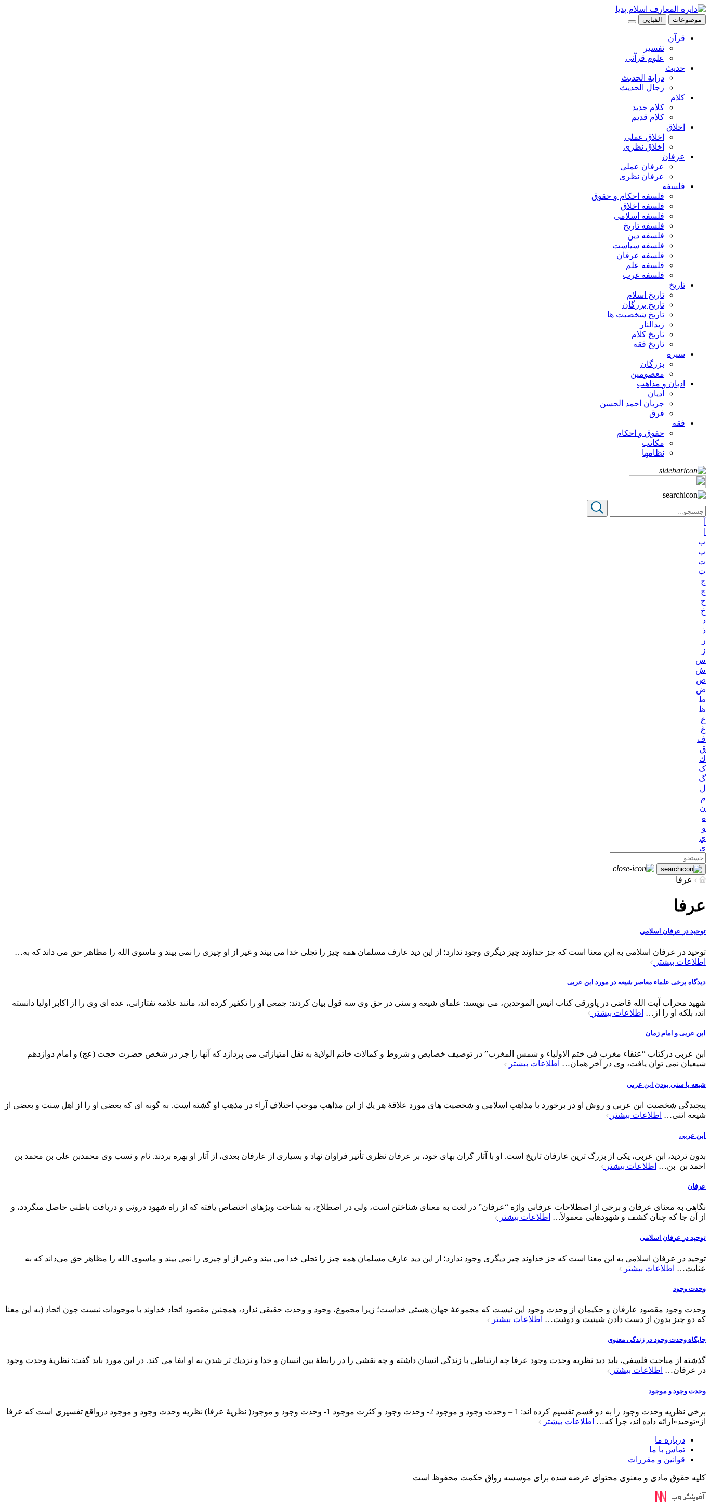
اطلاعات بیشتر (679, 961)
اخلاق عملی (644, 136)
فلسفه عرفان (640, 255)
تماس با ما (667, 1449)
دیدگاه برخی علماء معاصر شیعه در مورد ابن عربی (636, 982)
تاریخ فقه (648, 344)
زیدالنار (652, 324)
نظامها (653, 452)
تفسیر (653, 48)
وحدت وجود (689, 1288)
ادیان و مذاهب (661, 383)
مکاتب (653, 442)
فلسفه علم (645, 265)
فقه (678, 423)
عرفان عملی (642, 166)
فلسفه (673, 186)
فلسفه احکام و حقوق (627, 196)
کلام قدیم (648, 117)
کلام (677, 97)
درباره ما (670, 1439)
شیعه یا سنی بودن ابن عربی (666, 1084)
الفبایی (652, 19)
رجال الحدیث (642, 87)
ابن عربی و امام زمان (676, 1033)
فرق (656, 413)
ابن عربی (692, 1135)
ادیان (656, 393)
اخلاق (675, 127)
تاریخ (677, 285)
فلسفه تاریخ (643, 225)
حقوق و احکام (640, 433)
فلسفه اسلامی (639, 215)
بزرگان (652, 363)
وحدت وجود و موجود (677, 1391)
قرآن (676, 38)
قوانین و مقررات (656, 1459)
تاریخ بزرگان (643, 304)
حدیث (675, 67)
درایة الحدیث (642, 77)
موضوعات (687, 19)
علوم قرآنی (644, 58)
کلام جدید (648, 107)
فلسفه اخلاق (642, 206)
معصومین (647, 373)
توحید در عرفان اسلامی (673, 931)
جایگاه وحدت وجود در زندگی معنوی (657, 1339)
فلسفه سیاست (638, 245)
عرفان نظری (641, 176)
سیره (676, 354)
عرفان (673, 156)
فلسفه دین (645, 235)
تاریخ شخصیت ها (635, 314)
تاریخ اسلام (645, 294)
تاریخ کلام (648, 334)
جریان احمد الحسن (632, 403)
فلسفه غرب (643, 275)
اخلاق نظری (643, 146)
